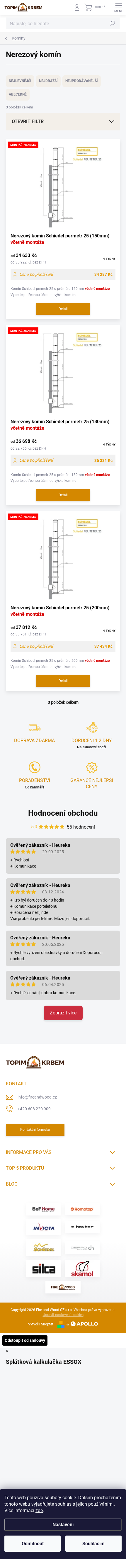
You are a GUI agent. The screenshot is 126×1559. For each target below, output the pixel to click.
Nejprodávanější (81, 81)
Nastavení (63, 1524)
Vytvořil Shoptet (40, 1324)
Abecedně (18, 94)
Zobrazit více (63, 1013)
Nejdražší (48, 81)
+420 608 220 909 (34, 1108)
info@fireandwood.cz (37, 1097)
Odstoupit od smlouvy (25, 1340)
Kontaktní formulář (35, 1130)
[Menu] (118, 7)
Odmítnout (33, 1543)
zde (39, 1510)
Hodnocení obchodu (63, 813)
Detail (63, 309)
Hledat (112, 23)
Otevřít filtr (28, 121)
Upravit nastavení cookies (63, 1315)
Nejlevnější (20, 81)
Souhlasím (93, 1543)
